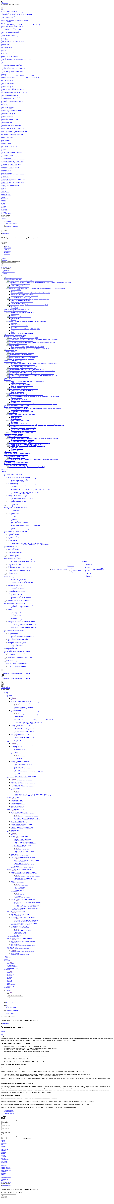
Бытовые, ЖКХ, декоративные (23, 839)
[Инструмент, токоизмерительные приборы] (17, 453)
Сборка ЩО (4, 1143)
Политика (3, 1173)
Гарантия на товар (6, 1170)
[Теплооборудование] (10, 452)
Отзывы (3, 1153)
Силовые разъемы (19, 894)
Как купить (10, 963)
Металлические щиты (20, 749)
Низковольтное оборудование (12, 362)
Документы (4, 1161)
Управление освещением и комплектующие (26, 860)
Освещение (7, 380)
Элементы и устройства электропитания (15, 464)
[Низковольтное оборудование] (13, 360)
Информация (4, 1162)
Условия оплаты (5, 1167)
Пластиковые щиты (19, 756)
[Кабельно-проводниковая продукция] (15, 335)
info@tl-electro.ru (6, 233)
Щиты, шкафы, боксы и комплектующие (15, 311)
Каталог (9, 695)
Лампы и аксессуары (10, 351)
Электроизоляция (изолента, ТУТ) (24, 737)
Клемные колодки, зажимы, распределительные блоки (29, 705)
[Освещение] (8, 378)
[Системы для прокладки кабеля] (13, 434)
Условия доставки (6, 1168)
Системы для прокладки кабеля (13, 435)
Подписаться (27, 1138)
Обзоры (3, 1180)
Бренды (3, 1144)
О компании (4, 1149)
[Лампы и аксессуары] (10, 350)
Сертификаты (5, 1159)
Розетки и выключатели (21, 885)
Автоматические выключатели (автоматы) (26, 816)
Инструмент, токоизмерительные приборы (16, 455)
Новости (3, 1150)
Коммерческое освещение (21, 849)
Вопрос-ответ (4, 1179)
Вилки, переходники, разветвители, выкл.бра (27, 876)
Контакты (3, 1156)
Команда (3, 1152)
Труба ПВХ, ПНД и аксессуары (23, 930)
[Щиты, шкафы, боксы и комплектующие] (16, 309)
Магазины (4, 1165)
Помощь (3, 1174)
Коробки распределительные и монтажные (26, 920)
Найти (2, 1197)
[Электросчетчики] (9, 461)
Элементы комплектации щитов (23, 764)
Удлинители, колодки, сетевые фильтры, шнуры (27, 902)
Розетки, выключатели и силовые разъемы (16, 407)
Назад (10, 693)
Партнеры (3, 1158)
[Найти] (2, 8)
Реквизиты (4, 1171)
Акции (3, 1141)
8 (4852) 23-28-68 (6, 213)
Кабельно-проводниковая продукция (14, 336)
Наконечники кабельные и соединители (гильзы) (28, 714)
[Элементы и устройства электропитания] (16, 462)
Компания (10, 972)
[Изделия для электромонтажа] (13, 278)
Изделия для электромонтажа (12, 279)
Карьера (3, 1155)
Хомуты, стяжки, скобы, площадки (24, 728)
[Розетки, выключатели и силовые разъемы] (17, 405)
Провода (16, 792)
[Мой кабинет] (1, 672)
